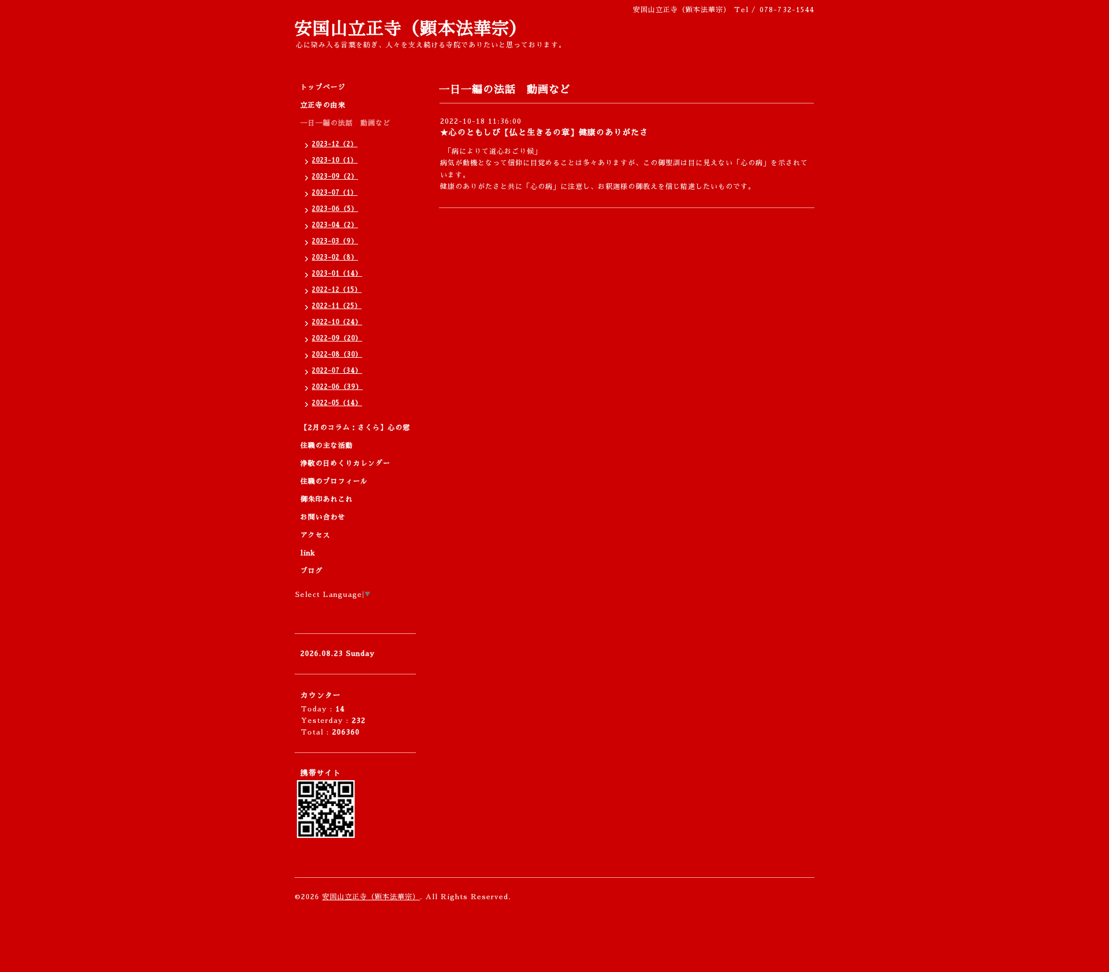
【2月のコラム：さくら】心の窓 (355, 427)
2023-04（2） (335, 225)
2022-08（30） (337, 354)
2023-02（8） (335, 257)
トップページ (322, 87)
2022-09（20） (337, 338)
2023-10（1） (335, 160)
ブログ (311, 570)
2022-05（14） (337, 403)
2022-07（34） (337, 371)
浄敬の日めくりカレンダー (345, 463)
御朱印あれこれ (326, 499)
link (307, 553)
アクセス (315, 535)
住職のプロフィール (334, 481)
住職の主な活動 (326, 445)
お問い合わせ (322, 517)
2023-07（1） (335, 193)
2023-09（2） (335, 176)
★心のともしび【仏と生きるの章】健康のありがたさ (544, 132)
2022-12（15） (337, 290)
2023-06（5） (335, 209)
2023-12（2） (335, 144)
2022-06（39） (337, 387)
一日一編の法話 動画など (345, 123)
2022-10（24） (337, 322)
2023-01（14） (337, 273)
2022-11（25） (337, 306)
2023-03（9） (335, 241)
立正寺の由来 (322, 105)
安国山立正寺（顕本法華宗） (411, 29)
